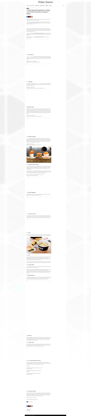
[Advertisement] (39, 26)
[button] (63, 5)
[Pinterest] (30, 16)
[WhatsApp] (32, 16)
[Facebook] (27, 16)
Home (30, 5)
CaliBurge (38, 83)
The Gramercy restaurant (30, 56)
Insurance (46, 5)
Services (50, 5)
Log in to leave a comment (30, 411)
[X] (29, 16)
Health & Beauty (42, 5)
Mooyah (28, 138)
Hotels (28, 5)
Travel (33, 5)
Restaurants (37, 5)
